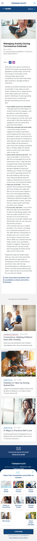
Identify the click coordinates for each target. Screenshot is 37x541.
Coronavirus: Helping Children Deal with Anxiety (18, 338)
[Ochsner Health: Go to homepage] (18, 3)
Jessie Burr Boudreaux (11, 438)
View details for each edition (18, 538)
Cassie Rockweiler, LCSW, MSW (14, 51)
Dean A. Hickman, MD (11, 393)
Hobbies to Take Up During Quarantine (16, 384)
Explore (30, 9)
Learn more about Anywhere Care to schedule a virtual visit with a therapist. (17, 279)
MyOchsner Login (25, 467)
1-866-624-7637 (18, 468)
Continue (19, 531)
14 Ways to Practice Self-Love (18, 430)
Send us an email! (18, 454)
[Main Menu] (2, 3)
